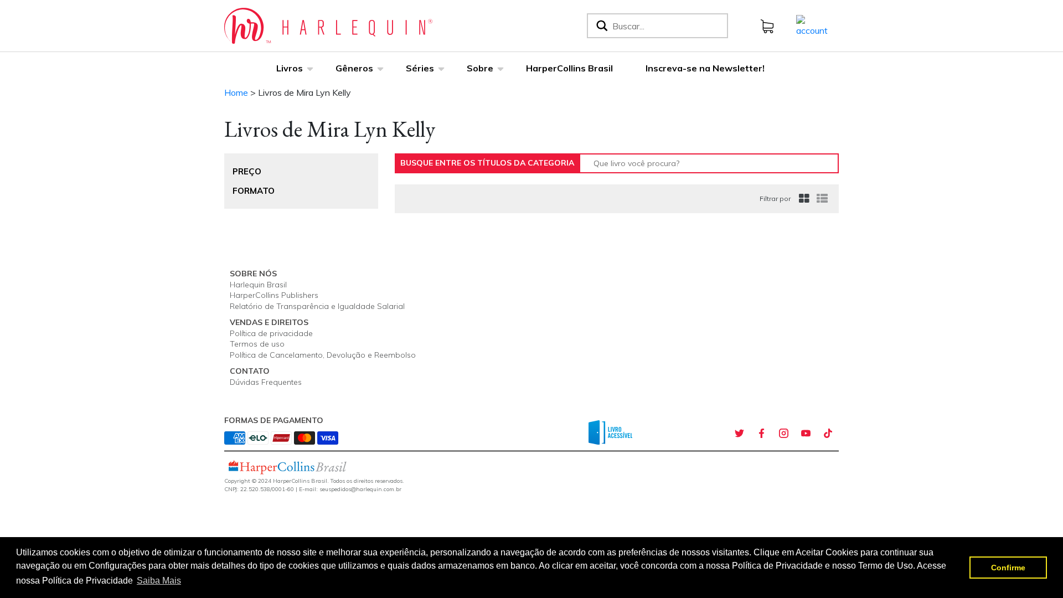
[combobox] (667, 25)
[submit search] (601, 25)
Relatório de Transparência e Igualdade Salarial (317, 306)
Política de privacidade (271, 333)
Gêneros (354, 68)
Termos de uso (257, 344)
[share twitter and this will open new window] (739, 433)
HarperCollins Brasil (569, 68)
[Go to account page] (812, 24)
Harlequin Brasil (258, 285)
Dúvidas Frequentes (266, 382)
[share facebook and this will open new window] (761, 433)
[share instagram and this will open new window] (783, 433)
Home (236, 92)
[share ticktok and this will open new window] (827, 433)
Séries (420, 68)
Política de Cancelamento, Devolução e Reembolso (323, 355)
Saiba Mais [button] (159, 580)
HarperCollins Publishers (274, 295)
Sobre (480, 68)
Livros (289, 68)
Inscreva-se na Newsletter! (705, 68)
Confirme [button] (1008, 567)
